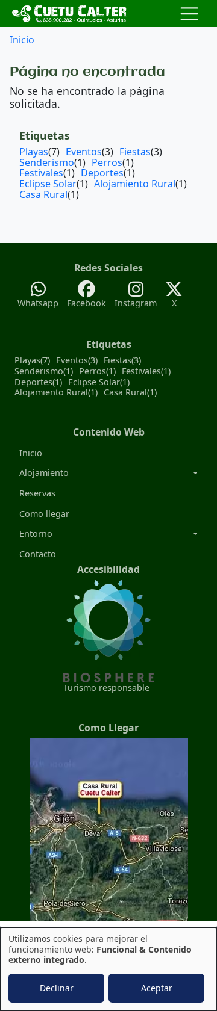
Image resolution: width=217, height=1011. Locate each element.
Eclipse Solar (48, 183)
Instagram (136, 303)
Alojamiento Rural (134, 183)
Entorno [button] (35, 533)
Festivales (41, 172)
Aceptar (156, 988)
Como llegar (44, 513)
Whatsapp (37, 303)
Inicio (22, 39)
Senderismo (46, 162)
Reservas (37, 493)
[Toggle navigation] (189, 14)
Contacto (37, 554)
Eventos (84, 151)
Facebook (86, 303)
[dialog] (108, 969)
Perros (107, 162)
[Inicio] (70, 13)
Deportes (102, 172)
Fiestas (135, 151)
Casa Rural (43, 194)
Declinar (57, 988)
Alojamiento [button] (44, 472)
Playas (33, 151)
